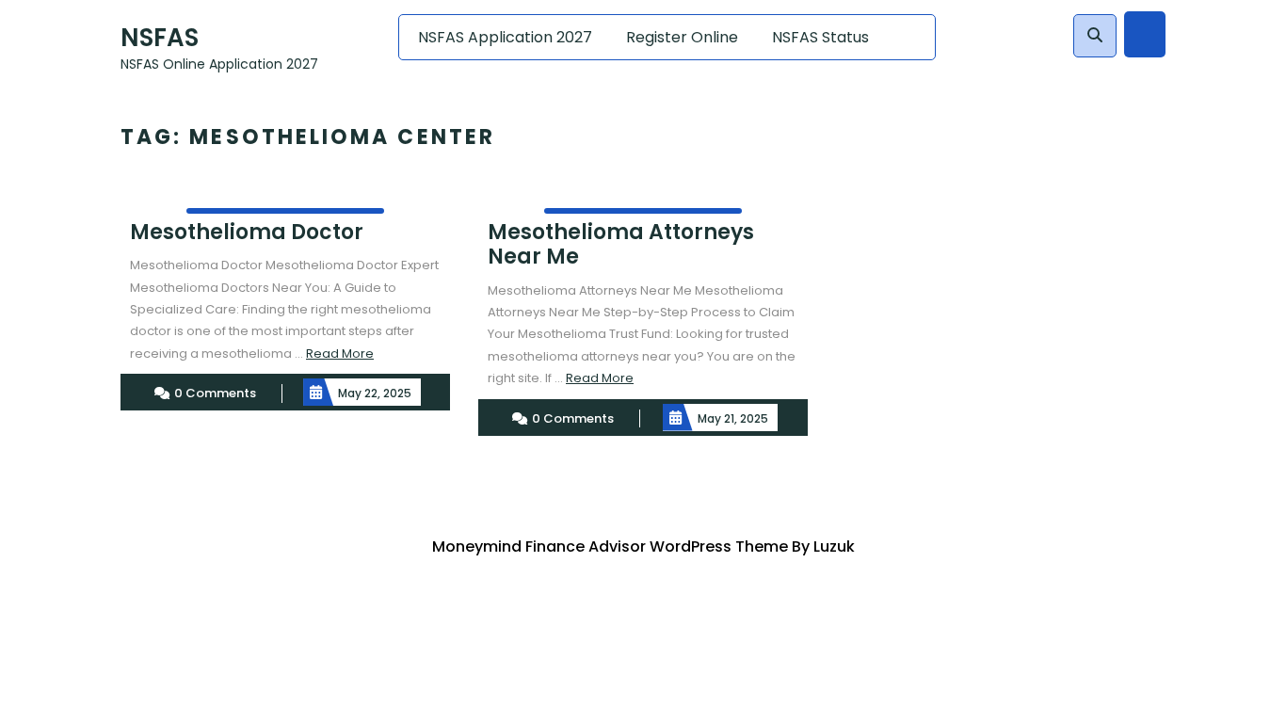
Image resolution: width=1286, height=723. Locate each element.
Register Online (682, 37)
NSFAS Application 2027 (505, 37)
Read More (340, 353)
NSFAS (160, 38)
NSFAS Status (820, 37)
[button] (1095, 35)
